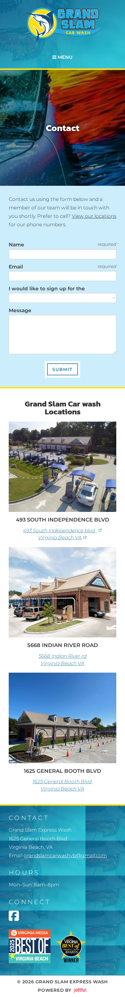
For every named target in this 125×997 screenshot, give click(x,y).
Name (16, 245)
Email (16, 267)
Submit (62, 369)
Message (20, 310)
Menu (64, 57)
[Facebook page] (14, 916)
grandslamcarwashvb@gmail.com (65, 855)
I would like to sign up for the (47, 288)
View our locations (94, 216)
